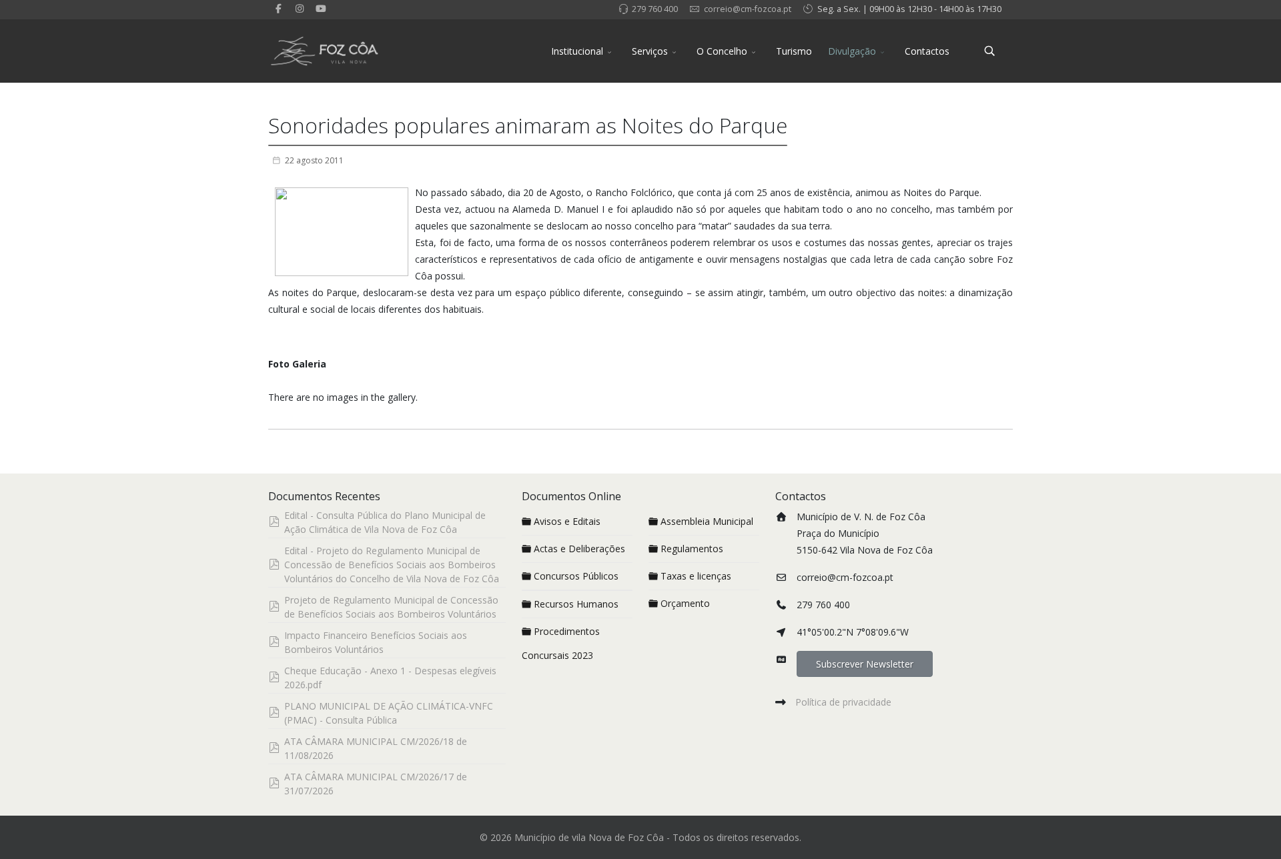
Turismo (794, 51)
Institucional (577, 51)
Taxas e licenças (696, 576)
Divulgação (852, 51)
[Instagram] (300, 8)
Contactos (927, 51)
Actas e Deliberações (579, 548)
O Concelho (722, 51)
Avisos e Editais (567, 521)
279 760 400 (655, 9)
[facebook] (279, 8)
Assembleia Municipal (707, 521)
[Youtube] (321, 8)
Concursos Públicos (576, 576)
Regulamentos (692, 548)
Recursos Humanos (576, 604)
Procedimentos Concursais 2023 (561, 643)
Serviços (650, 51)
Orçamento (685, 603)
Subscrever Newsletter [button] (864, 664)
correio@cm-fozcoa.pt (747, 9)
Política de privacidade (843, 702)
